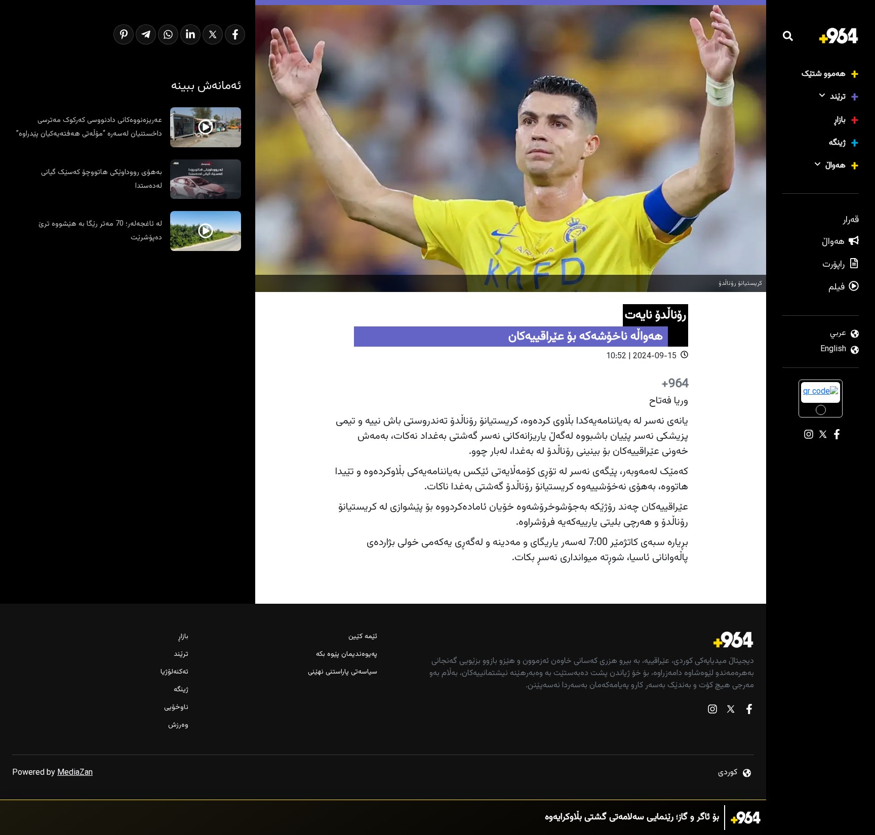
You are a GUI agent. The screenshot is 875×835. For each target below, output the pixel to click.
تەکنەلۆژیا (174, 672)
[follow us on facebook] (749, 711)
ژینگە (837, 143)
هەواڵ (835, 165)
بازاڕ (840, 120)
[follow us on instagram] (712, 711)
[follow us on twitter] (731, 711)
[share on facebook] (235, 34)
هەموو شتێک (824, 74)
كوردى (727, 772)
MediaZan (75, 773)
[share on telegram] (146, 34)
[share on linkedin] (190, 34)
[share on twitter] (213, 34)
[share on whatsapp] (168, 34)
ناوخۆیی (176, 707)
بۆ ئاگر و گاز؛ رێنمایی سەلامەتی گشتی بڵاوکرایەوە (632, 817)
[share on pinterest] (123, 34)
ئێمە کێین (362, 637)
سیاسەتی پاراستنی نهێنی (342, 672)
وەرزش (178, 725)
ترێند (838, 97)
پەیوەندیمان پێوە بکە (346, 654)
